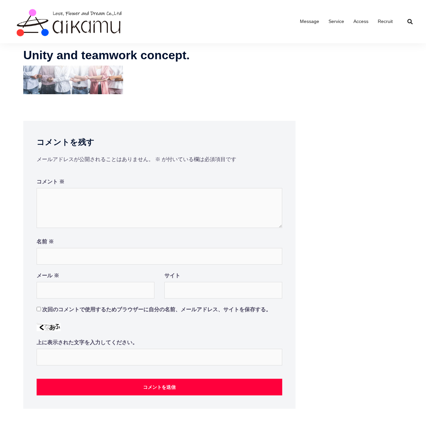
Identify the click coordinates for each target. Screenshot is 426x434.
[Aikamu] (69, 21)
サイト (172, 275)
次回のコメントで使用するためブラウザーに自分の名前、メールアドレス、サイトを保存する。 (156, 309)
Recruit (385, 21)
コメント (51, 181)
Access (360, 21)
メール (48, 275)
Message (309, 21)
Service (336, 21)
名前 (45, 241)
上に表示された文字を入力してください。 (87, 342)
